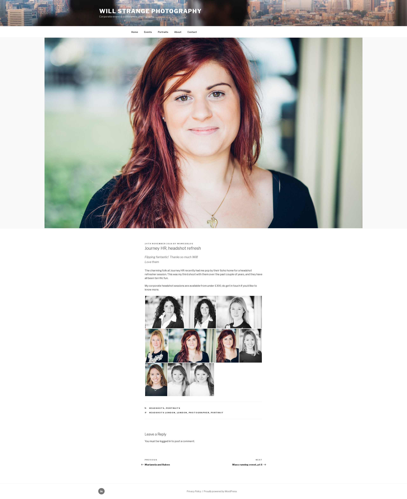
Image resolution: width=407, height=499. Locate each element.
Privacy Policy (194, 491)
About (177, 32)
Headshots (157, 408)
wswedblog (185, 244)
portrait (217, 412)
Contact (192, 32)
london (182, 412)
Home (134, 32)
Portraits (163, 32)
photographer (199, 412)
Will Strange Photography (150, 11)
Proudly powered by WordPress (220, 491)
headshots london (162, 412)
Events (148, 32)
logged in (165, 441)
